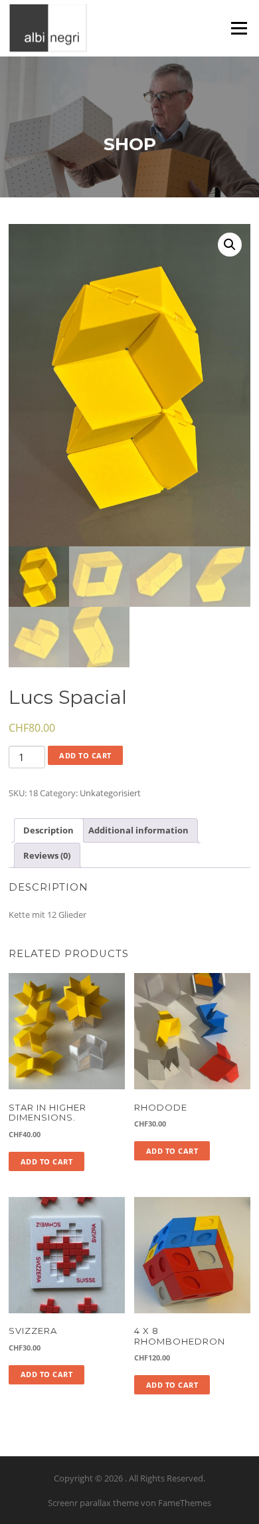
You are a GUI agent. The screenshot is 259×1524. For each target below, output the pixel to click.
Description (48, 830)
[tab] (48, 830)
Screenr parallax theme (93, 1503)
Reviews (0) (46, 855)
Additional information (138, 830)
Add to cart (85, 755)
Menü (238, 28)
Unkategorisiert (110, 793)
